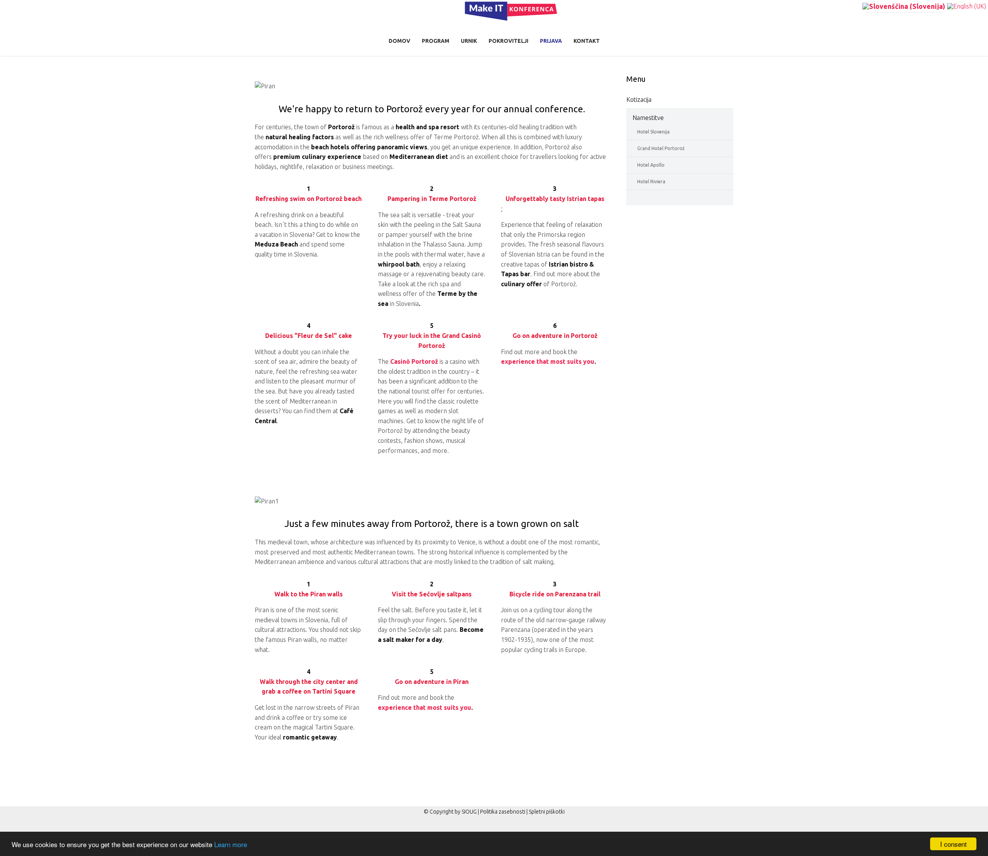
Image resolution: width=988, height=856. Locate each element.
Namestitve (648, 117)
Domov (399, 41)
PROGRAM (435, 41)
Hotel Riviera (651, 181)
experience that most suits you (547, 361)
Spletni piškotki (547, 812)
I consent (953, 844)
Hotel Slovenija (653, 131)
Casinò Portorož (414, 361)
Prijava (551, 41)
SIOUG (469, 812)
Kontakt (587, 41)
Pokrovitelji (508, 41)
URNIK (469, 41)
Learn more (230, 844)
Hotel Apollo (651, 164)
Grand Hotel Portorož (661, 148)
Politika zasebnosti (502, 812)
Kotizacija (638, 99)
